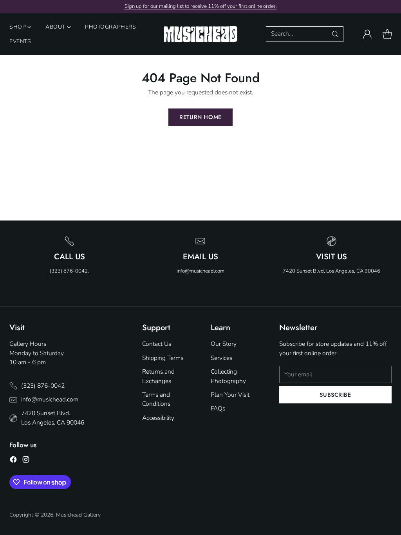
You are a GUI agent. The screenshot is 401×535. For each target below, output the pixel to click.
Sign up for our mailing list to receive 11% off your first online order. (201, 6)
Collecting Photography (228, 376)
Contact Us (156, 344)
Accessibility (158, 418)
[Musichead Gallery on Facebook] (13, 461)
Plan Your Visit (230, 394)
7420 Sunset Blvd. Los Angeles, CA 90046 (52, 418)
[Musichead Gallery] (200, 34)
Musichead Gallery (78, 515)
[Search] (335, 34)
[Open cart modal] (387, 34)
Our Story (224, 344)
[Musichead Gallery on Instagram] (26, 461)
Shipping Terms (162, 358)
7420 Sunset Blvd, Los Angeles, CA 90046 (331, 271)
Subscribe (335, 394)
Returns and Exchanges (158, 376)
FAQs (218, 408)
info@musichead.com (200, 271)
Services (221, 358)
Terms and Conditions (156, 399)
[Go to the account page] (367, 34)
